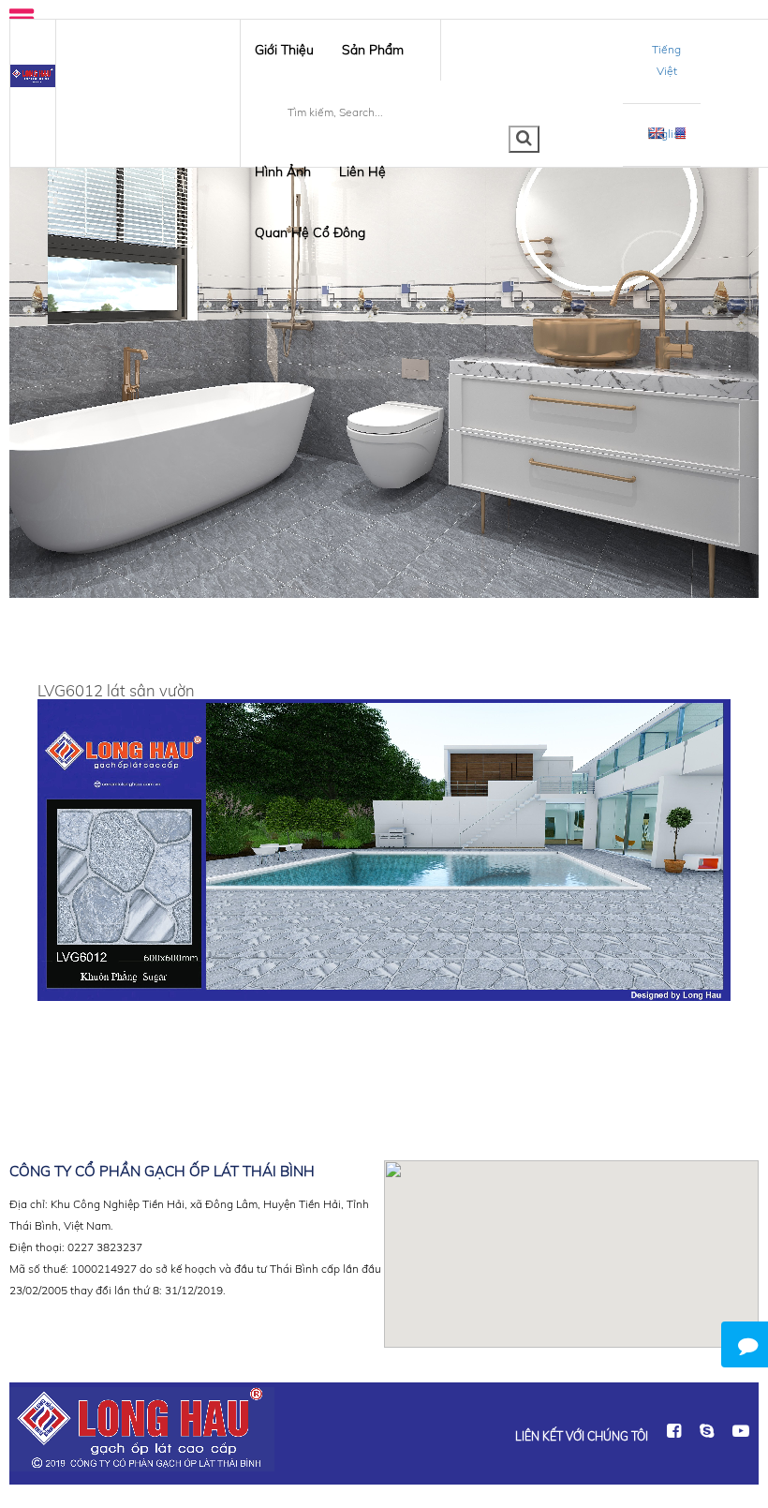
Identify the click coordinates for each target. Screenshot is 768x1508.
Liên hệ (362, 171)
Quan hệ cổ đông (310, 232)
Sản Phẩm (373, 49)
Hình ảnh (283, 171)
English (667, 134)
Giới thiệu (284, 49)
